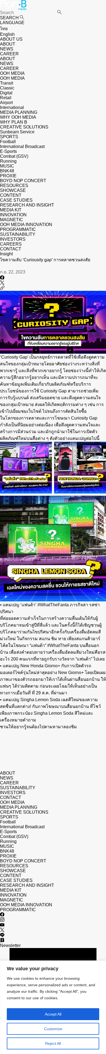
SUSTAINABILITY (17, 234)
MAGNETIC (11, 219)
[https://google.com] (2, 288)
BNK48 (7, 171)
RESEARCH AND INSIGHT (27, 205)
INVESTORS (13, 239)
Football (8, 141)
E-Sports (8, 151)
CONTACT (10, 249)
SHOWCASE (13, 190)
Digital (6, 93)
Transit (6, 83)
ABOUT (7, 44)
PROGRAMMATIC (18, 229)
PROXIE (8, 175)
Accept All (53, 1014)
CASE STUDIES (16, 200)
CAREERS (11, 244)
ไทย (4, 28)
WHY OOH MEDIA (18, 117)
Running (8, 161)
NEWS (6, 49)
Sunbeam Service (17, 132)
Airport (6, 102)
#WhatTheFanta (53, 604)
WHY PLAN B (13, 122)
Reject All (53, 1043)
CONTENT (10, 195)
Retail (5, 97)
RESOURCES (14, 185)
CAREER (9, 53)
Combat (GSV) (14, 156)
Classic (7, 88)
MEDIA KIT (10, 210)
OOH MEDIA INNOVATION (26, 224)
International (12, 107)
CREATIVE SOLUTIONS (24, 812)
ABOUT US (11, 39)
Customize (53, 1029)
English (7, 34)
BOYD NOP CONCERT (23, 180)
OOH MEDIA (12, 802)
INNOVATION (13, 214)
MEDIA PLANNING (18, 807)
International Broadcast (22, 146)
